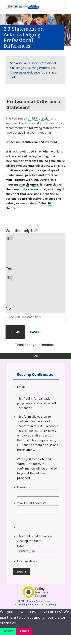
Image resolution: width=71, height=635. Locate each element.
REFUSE (24, 631)
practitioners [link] (29, 184)
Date (20, 545)
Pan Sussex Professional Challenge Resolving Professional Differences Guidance (33, 67)
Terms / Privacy (48, 604)
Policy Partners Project (41, 601)
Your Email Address (31, 503)
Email (21, 387)
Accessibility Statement (27, 604)
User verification (28, 561)
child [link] (50, 203)
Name (22, 487)
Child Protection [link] (39, 118)
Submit (15, 332)
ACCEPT (8, 631)
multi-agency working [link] (22, 180)
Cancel (35, 332)
